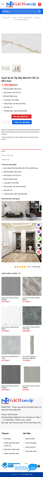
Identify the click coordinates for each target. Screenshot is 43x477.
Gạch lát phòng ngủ (11, 132)
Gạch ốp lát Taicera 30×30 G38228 (10, 387)
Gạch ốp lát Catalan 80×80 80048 (31, 299)
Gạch (14, 18)
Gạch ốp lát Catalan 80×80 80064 (10, 328)
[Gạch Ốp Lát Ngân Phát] (21, 4)
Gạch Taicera (14, 423)
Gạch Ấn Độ (23, 423)
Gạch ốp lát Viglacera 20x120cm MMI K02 (29, 357)
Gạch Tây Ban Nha (25, 18)
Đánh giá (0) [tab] (5, 159)
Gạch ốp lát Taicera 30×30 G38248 (10, 299)
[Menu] (3, 4)
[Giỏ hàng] (39, 4)
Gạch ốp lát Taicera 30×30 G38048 (31, 387)
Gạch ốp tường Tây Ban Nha (27, 19)
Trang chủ (6, 18)
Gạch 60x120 (11, 137)
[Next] (38, 43)
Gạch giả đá (11, 129)
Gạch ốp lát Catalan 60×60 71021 (10, 357)
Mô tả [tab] (3, 151)
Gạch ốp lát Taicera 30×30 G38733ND (31, 328)
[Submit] (39, 11)
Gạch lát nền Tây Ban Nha (22, 129)
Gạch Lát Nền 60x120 (22, 137)
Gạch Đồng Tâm (35, 423)
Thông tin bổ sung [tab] (7, 155)
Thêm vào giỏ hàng (22, 122)
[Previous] (5, 43)
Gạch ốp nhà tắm (23, 132)
